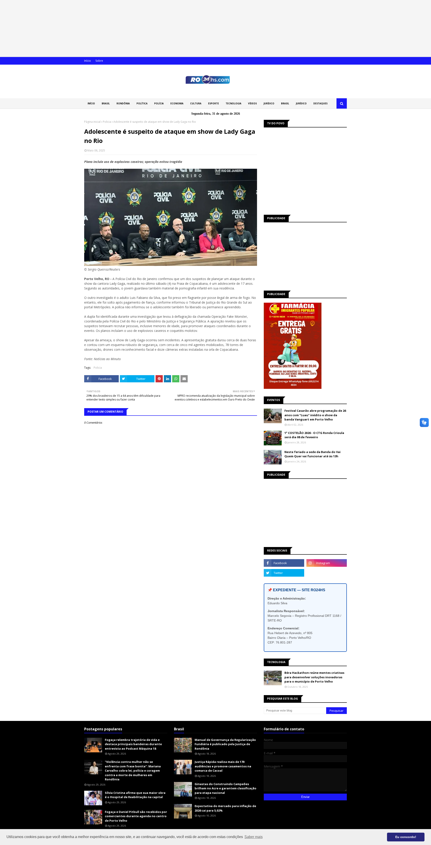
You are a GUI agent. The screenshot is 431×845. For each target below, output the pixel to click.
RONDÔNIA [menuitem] (123, 103)
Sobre (99, 61)
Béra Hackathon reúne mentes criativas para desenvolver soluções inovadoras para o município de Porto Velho (314, 677)
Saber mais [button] (253, 837)
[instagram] (326, 563)
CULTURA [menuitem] (195, 103)
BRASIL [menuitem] (106, 103)
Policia (107, 122)
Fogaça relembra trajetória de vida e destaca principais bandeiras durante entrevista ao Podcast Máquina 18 (133, 744)
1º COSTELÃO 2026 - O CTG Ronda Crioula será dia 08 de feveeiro (314, 435)
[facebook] (284, 563)
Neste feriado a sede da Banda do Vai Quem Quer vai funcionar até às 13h (312, 454)
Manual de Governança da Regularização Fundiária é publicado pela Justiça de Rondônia (225, 744)
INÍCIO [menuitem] (91, 103)
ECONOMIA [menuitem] (176, 103)
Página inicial (92, 122)
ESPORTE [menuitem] (213, 103)
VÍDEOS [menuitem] (252, 103)
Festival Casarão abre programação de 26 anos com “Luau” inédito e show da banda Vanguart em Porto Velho (315, 415)
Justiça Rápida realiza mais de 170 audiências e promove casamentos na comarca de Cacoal (223, 766)
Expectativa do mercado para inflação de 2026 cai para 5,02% (225, 808)
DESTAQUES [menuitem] (320, 103)
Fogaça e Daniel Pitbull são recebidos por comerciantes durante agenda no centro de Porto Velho (136, 816)
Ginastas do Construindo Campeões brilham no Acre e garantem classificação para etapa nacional (225, 788)
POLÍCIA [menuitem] (159, 103)
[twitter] (284, 573)
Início (87, 61)
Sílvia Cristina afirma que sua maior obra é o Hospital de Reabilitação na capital (135, 795)
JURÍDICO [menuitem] (269, 103)
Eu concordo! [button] (405, 837)
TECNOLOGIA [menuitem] (233, 103)
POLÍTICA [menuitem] (141, 103)
